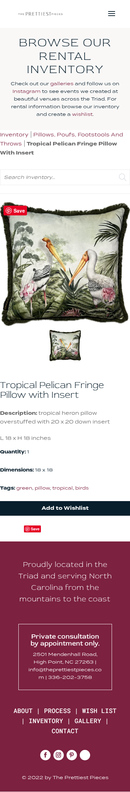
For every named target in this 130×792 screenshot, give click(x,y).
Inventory (14, 134)
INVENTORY (46, 720)
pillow (42, 488)
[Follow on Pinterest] (72, 755)
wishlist (82, 114)
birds (82, 488)
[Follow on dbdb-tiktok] (85, 755)
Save (35, 528)
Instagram (26, 91)
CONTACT (65, 731)
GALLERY (88, 720)
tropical (62, 488)
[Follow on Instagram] (58, 755)
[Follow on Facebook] (45, 755)
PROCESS (57, 710)
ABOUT (23, 710)
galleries (61, 83)
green (24, 488)
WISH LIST (99, 710)
